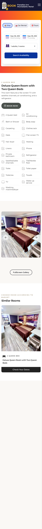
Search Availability (21, 55)
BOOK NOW (12, 106)
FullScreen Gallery (21, 272)
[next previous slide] (5, 237)
